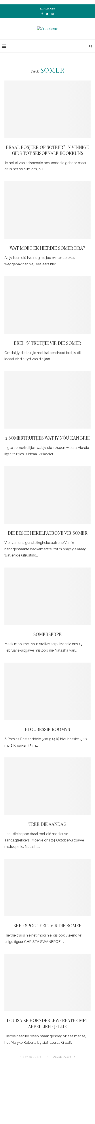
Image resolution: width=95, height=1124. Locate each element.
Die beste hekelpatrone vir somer (47, 533)
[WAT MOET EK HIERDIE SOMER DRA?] (47, 210)
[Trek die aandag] (47, 786)
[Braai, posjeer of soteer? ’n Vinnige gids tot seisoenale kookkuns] (47, 109)
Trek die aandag (47, 824)
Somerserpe (47, 634)
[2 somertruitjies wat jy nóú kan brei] (47, 400)
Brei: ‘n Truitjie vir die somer (47, 343)
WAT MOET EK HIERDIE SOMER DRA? (47, 248)
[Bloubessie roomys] (47, 691)
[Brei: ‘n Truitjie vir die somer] (47, 305)
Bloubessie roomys (47, 729)
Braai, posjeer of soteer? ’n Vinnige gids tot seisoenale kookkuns (47, 150)
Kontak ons (47, 8)
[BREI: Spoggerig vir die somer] (47, 887)
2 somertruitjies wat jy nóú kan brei (47, 438)
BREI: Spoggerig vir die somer (47, 925)
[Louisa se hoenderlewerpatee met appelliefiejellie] (47, 982)
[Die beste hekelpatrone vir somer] (47, 495)
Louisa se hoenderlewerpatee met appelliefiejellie (47, 1023)
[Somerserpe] (47, 596)
